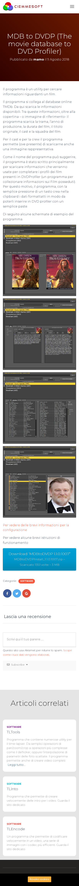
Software (26, 581)
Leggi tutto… (16, 765)
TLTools (13, 732)
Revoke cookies (39, 879)
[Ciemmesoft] (24, 6)
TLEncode (16, 829)
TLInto (12, 789)
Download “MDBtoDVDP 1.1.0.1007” (40, 558)
